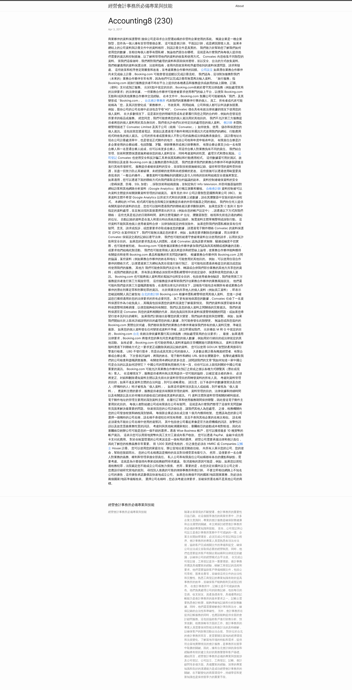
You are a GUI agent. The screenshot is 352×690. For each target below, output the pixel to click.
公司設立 (207, 70)
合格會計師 (213, 188)
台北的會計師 (150, 294)
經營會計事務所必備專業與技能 (140, 6)
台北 (136, 334)
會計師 (227, 122)
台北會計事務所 (155, 100)
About (239, 6)
